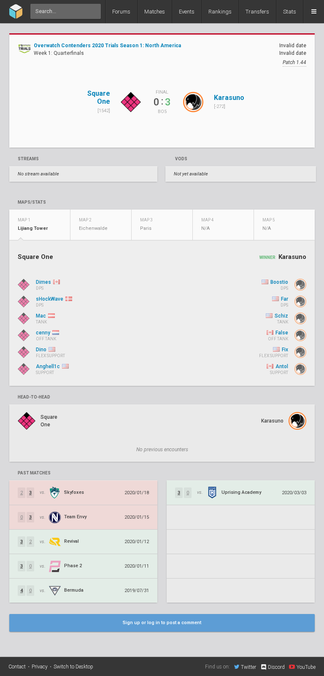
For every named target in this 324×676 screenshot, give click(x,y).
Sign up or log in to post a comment (162, 622)
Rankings (220, 11)
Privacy (40, 666)
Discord (276, 667)
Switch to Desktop (73, 666)
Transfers (257, 11)
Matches (154, 11)
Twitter (248, 667)
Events (186, 11)
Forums (121, 11)
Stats (289, 11)
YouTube (306, 667)
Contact (17, 666)
